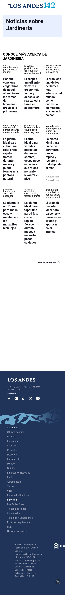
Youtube (38, 398)
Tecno (10, 486)
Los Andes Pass (15, 504)
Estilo (10, 477)
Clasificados (13, 513)
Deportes (12, 454)
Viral (9, 490)
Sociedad (12, 445)
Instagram (16, 398)
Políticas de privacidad (19, 522)
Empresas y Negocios (18, 472)
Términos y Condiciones (20, 517)
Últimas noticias (15, 432)
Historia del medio (16, 531)
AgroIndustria (14, 481)
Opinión (11, 468)
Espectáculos (14, 459)
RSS (9, 526)
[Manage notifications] (57, 581)
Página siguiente (48, 262)
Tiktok (23, 398)
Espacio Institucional (18, 495)
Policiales (12, 450)
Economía (12, 441)
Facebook (9, 398)
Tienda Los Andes (16, 508)
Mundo (11, 463)
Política (11, 436)
